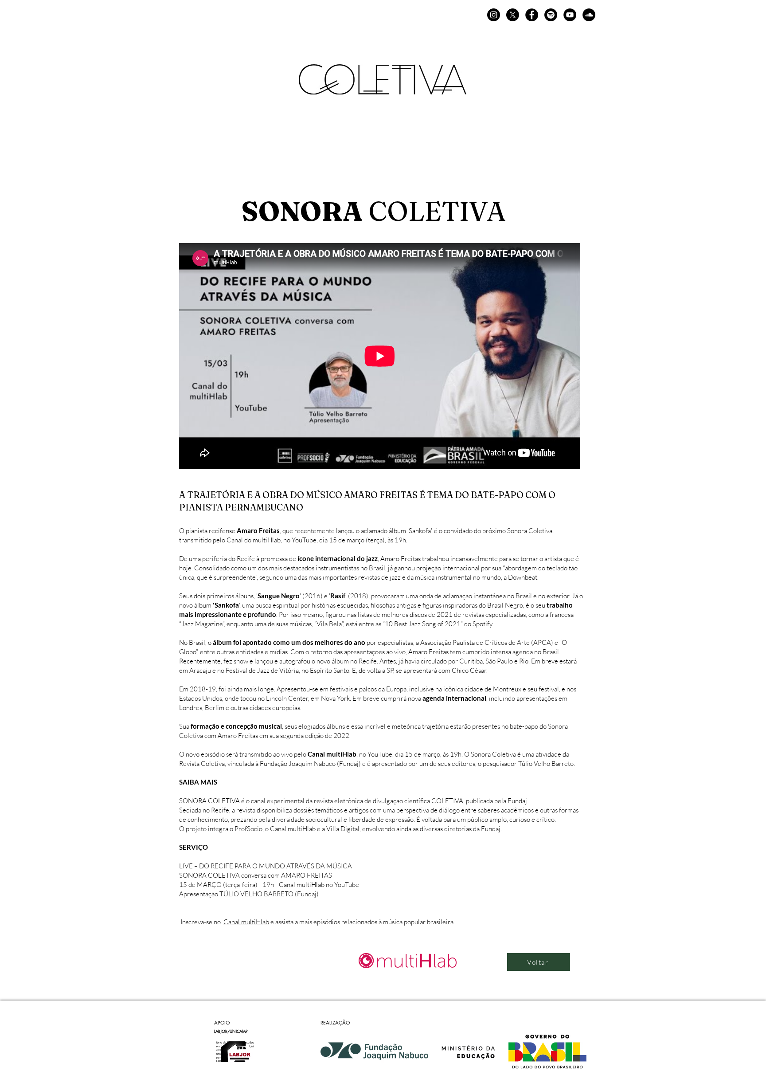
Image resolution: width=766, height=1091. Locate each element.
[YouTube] (569, 14)
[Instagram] (493, 14)
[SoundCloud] (588, 14)
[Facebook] (531, 14)
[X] (512, 14)
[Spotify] (550, 14)
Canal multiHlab (246, 922)
